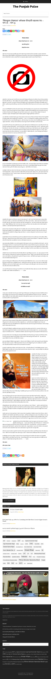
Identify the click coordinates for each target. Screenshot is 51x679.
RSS (8, 563)
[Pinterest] (11, 31)
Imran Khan (29, 550)
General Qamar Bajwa (8, 546)
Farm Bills (37, 543)
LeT (28, 553)
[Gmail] (21, 31)
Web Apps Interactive (28, 674)
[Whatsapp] (13, 31)
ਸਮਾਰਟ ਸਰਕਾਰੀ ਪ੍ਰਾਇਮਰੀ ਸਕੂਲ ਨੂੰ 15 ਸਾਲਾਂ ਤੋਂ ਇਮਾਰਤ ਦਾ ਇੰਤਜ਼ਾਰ (19, 528)
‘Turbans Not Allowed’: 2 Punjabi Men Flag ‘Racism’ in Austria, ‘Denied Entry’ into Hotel (19, 626)
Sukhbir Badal (29, 563)
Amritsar (8, 540)
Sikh (25, 563)
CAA (15, 652)
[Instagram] (16, 31)
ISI (42, 550)
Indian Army (38, 550)
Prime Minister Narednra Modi (10, 560)
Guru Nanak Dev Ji (9, 550)
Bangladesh (10, 652)
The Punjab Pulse (25, 6)
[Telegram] (18, 31)
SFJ (16, 563)
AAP (4, 540)
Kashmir (19, 553)
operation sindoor (16, 556)
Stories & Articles (15, 457)
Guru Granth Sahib (37, 546)
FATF (42, 543)
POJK (34, 556)
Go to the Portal (9, 500)
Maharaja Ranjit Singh (39, 553)
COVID (26, 543)
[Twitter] (6, 31)
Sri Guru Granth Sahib (16, 509)
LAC (24, 553)
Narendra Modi (6, 556)
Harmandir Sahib (20, 550)
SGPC (20, 563)
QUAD (4, 563)
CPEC (31, 544)
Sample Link (5, 619)
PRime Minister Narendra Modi (29, 560)
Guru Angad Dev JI (19, 546)
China (17, 543)
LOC (32, 553)
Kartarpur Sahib (14, 553)
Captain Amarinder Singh (31, 540)
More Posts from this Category (9, 599)
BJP (19, 541)
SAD (12, 563)
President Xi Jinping (41, 556)
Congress (44, 652)
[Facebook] (4, 31)
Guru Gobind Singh (28, 546)
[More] (23, 31)
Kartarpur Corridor (6, 553)
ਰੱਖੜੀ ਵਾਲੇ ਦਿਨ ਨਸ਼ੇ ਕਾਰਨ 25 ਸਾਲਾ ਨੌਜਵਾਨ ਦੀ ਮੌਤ (11, 634)
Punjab (43, 560)
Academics (9, 457)
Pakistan (24, 557)
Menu (26, 1)
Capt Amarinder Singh (9, 544)
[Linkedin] (9, 31)
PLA (30, 556)
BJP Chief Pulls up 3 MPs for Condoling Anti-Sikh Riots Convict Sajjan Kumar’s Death (19, 629)
